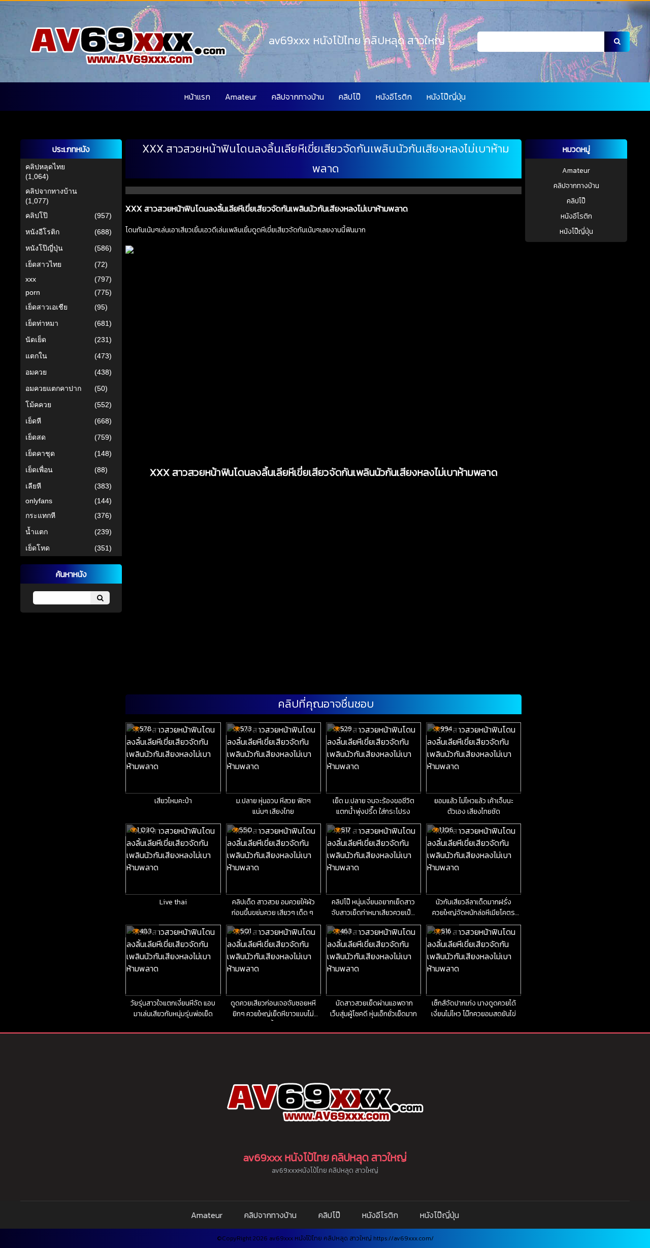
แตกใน (36, 356)
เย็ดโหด (37, 548)
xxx (30, 279)
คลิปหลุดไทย (45, 167)
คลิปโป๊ (350, 96)
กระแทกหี (40, 515)
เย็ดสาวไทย (43, 264)
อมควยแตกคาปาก (53, 388)
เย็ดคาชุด (40, 453)
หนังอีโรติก (394, 96)
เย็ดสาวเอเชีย (46, 307)
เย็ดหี (33, 421)
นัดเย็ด (35, 340)
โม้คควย (38, 405)
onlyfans (38, 501)
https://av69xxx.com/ (403, 1238)
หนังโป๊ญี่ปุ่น (446, 96)
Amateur (240, 96)
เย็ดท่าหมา (41, 323)
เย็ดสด (35, 437)
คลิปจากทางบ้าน (298, 96)
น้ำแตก (36, 532)
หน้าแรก (197, 96)
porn (32, 292)
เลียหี (33, 486)
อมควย (36, 372)
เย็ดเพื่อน (39, 470)
